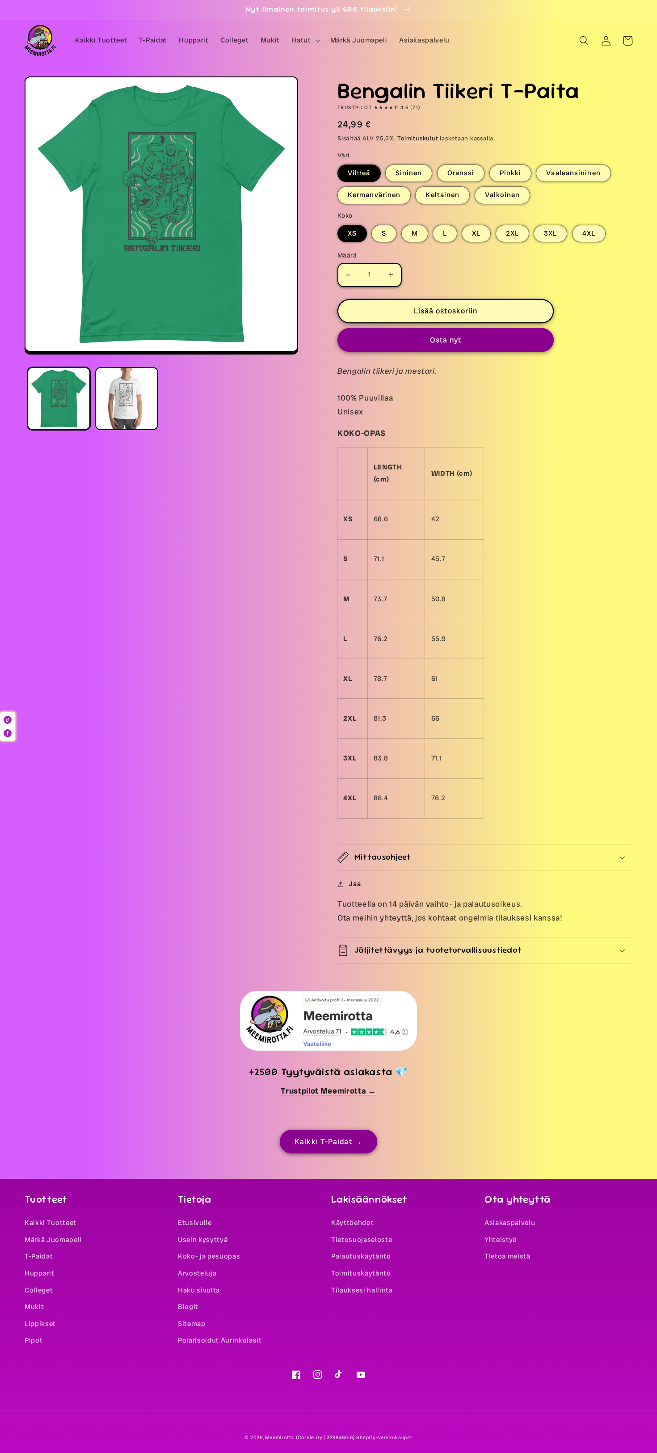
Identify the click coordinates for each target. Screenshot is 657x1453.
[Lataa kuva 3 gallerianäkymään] (126, 398)
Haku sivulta (199, 1290)
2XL (512, 233)
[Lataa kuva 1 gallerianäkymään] (58, 398)
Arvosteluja (197, 1273)
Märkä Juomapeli (53, 1239)
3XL (550, 233)
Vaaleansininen (573, 173)
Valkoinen (502, 194)
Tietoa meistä (507, 1256)
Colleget (39, 1290)
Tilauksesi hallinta (362, 1290)
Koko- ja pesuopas (209, 1256)
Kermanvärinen (374, 194)
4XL (588, 233)
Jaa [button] (355, 883)
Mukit (34, 1306)
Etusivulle (195, 1222)
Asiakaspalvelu (509, 1222)
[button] (305, 40)
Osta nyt (446, 340)
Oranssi (461, 173)
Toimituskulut (417, 138)
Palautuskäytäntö (361, 1256)
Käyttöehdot (352, 1222)
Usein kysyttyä (202, 1239)
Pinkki (511, 173)
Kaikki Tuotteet (50, 1222)
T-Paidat (39, 1256)
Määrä (347, 255)
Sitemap (192, 1323)
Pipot (33, 1340)
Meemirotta (279, 1437)
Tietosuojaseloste (361, 1239)
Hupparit (39, 1273)
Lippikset (40, 1323)
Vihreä (359, 173)
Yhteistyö (500, 1239)
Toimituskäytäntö (361, 1273)
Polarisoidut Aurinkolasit (220, 1340)
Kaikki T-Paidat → (328, 1141)
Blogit (188, 1306)
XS (352, 233)
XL (476, 233)
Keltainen (442, 194)
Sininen (409, 173)
